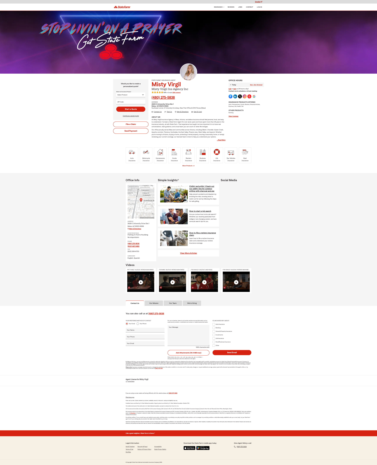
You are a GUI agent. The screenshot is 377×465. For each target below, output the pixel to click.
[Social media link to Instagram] (245, 96)
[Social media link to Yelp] (249, 96)
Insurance (218, 7)
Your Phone (143, 323)
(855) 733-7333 (158, 368)
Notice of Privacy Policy (144, 449)
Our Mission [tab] (153, 303)
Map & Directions (135, 229)
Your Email (132, 323)
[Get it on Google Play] (203, 448)
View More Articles (188, 253)
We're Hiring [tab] (192, 303)
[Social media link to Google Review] (254, 96)
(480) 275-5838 (163, 97)
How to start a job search (200, 211)
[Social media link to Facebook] (230, 96)
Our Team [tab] (173, 303)
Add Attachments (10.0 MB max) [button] (188, 353)
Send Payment (130, 131)
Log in (259, 7)
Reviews (231, 7)
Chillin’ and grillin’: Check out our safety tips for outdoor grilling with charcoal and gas (201, 188)
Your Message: (173, 327)
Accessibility (158, 446)
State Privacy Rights (160, 449)
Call (230, 89)
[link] (122, 7)
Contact (249, 7)
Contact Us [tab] (135, 303)
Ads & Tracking (130, 446)
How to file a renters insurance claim (202, 234)
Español (257, 2)
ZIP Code (120, 102)
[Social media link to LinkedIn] (235, 96)
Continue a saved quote (131, 116)
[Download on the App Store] (189, 448)
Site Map (128, 452)
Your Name (130, 330)
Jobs (240, 7)
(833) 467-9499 (133, 246)
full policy (132, 413)
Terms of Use (129, 449)
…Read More (221, 140)
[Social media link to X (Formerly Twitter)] (240, 96)
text (234, 89)
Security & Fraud (142, 446)
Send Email (232, 353)
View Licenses (233, 116)
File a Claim (131, 124)
